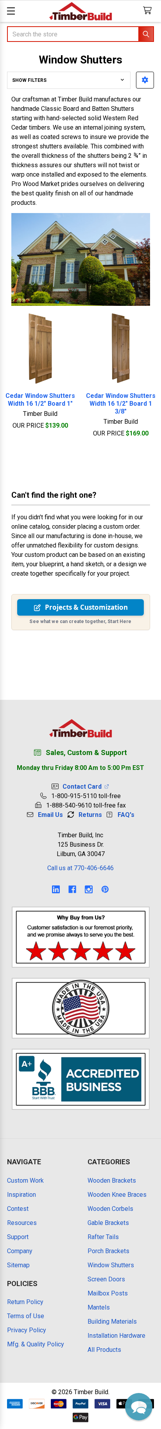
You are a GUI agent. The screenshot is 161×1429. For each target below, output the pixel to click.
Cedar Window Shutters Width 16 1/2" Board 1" (40, 399)
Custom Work (25, 1180)
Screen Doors (106, 1279)
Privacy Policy (26, 1330)
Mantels (99, 1307)
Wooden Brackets (112, 1180)
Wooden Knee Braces (117, 1194)
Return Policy (25, 1302)
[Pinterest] (105, 889)
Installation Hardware (116, 1335)
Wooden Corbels (110, 1208)
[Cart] (149, 11)
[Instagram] (89, 889)
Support (18, 1237)
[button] (145, 80)
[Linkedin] (56, 889)
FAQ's (126, 814)
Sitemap (18, 1265)
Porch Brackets (108, 1251)
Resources (22, 1223)
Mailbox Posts (108, 1293)
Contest (18, 1208)
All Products (104, 1349)
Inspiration (21, 1194)
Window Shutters (111, 1265)
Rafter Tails (103, 1237)
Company (19, 1251)
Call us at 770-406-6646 (80, 868)
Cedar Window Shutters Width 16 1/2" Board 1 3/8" (121, 403)
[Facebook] (72, 889)
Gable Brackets (108, 1223)
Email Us (50, 814)
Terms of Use (25, 1316)
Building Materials (112, 1321)
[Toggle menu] (10, 11)
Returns (90, 814)
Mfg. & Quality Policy (35, 1344)
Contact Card (84, 786)
